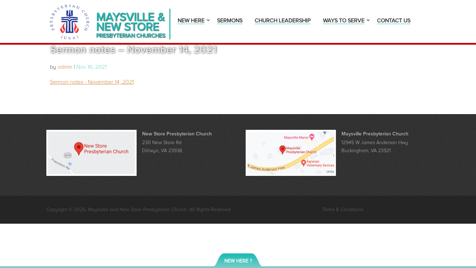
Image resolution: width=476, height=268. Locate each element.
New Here (191, 21)
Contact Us (393, 21)
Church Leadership (282, 21)
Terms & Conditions (342, 210)
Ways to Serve (343, 21)
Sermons (230, 21)
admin (64, 67)
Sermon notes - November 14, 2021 (92, 82)
